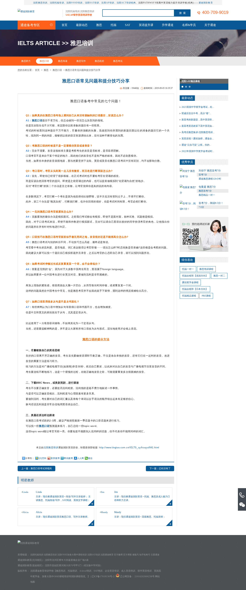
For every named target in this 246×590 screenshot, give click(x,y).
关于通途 (210, 24)
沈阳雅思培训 (40, 2)
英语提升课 (146, 24)
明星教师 (27, 480)
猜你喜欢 (187, 259)
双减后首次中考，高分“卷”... (196, 113)
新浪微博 (55, 458)
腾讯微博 (68, 458)
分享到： (29, 458)
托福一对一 (188, 269)
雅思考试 (117, 61)
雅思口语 (44, 61)
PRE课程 (206, 295)
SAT (127, 24)
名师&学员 (189, 24)
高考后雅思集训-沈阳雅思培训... (198, 132)
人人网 (80, 458)
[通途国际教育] (26, 11)
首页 (64, 24)
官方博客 (127, 554)
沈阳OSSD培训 (74, 2)
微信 (90, 458)
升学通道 (167, 24)
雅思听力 (26, 61)
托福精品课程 (189, 295)
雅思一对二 (219, 275)
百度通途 (155, 554)
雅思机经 (99, 61)
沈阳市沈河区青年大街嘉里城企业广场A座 (67, 560)
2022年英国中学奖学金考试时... (198, 151)
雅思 (99, 24)
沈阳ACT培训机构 (126, 2)
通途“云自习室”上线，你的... (196, 144)
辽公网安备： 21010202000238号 (137, 576)
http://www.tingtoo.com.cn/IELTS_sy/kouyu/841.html (129, 447)
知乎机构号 (144, 554)
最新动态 (82, 24)
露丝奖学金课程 (190, 282)
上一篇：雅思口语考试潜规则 (36, 468)
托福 (113, 24)
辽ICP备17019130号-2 (102, 576)
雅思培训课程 (206, 269)
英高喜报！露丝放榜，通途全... (198, 138)
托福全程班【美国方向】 (195, 275)
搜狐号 (135, 554)
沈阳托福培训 (57, 2)
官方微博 (118, 554)
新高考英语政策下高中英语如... (198, 126)
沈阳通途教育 (106, 554)
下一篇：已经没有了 (160, 468)
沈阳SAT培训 (92, 2)
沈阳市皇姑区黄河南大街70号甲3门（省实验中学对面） (73, 565)
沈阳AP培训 (107, 2)
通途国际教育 (206, 2)
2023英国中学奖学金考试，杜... (198, 107)
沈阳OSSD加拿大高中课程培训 (72, 554)
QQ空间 (42, 458)
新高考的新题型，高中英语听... (198, 119)
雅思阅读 (62, 61)
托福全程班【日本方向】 (195, 289)
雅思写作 (81, 61)
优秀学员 (187, 161)
